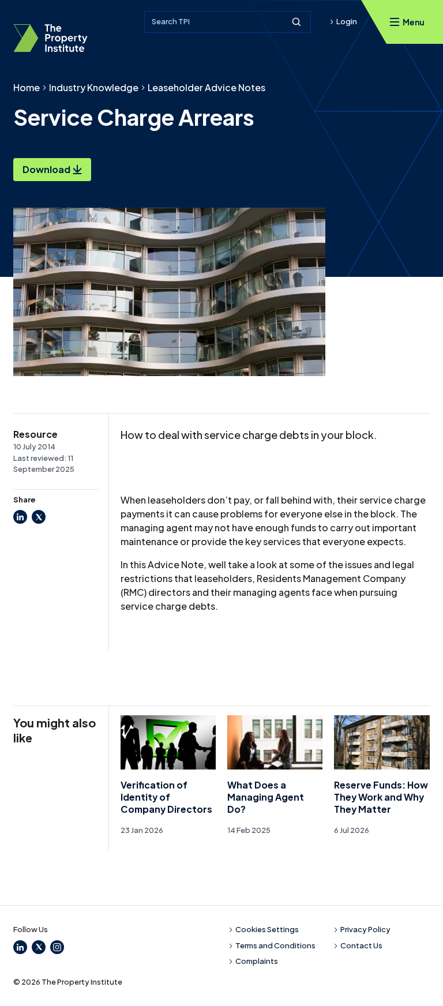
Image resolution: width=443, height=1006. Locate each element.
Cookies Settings (267, 929)
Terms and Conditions (275, 945)
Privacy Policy (365, 929)
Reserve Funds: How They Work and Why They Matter (381, 797)
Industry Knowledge (93, 87)
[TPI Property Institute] (50, 38)
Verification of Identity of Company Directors (166, 797)
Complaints (256, 961)
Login (346, 21)
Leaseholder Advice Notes (206, 87)
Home (26, 87)
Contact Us (361, 945)
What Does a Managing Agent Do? (265, 797)
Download (46, 169)
